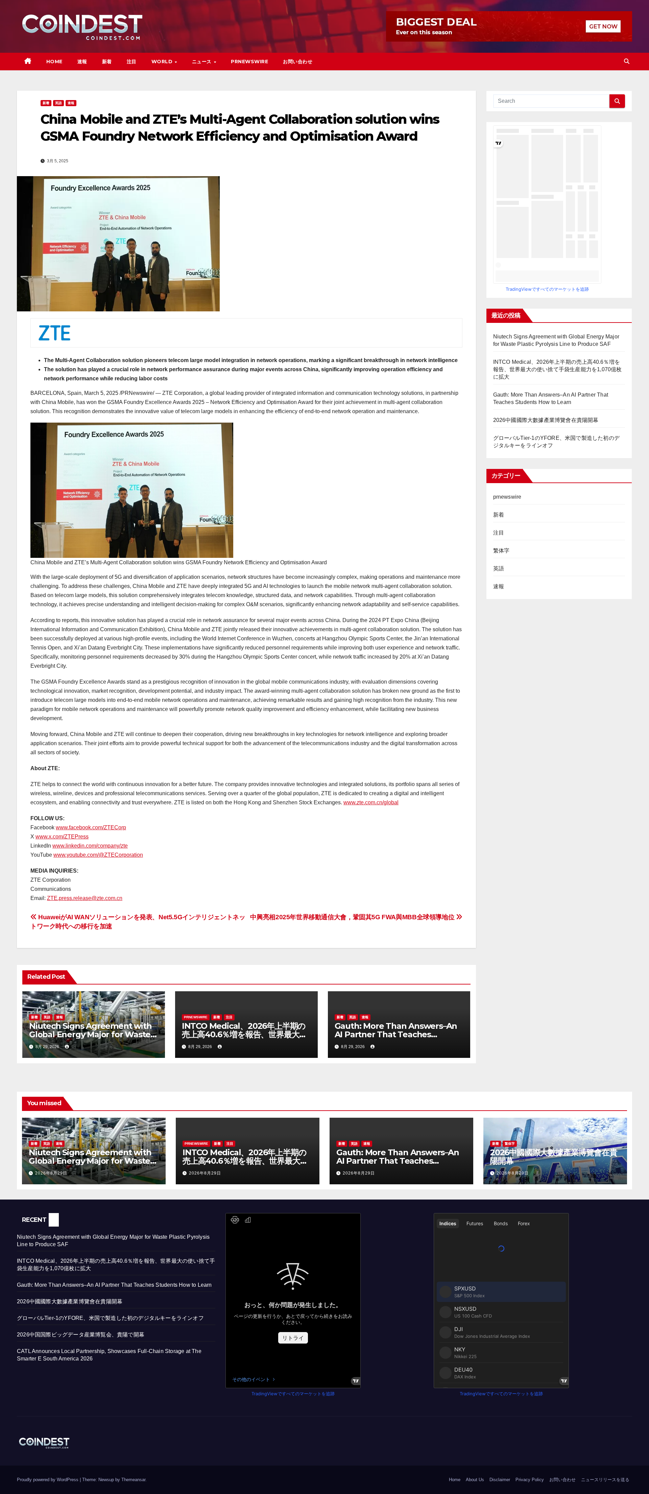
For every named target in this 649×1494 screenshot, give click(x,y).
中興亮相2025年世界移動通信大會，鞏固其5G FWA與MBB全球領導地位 (353, 917)
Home (54, 61)
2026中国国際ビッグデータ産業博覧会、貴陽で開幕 (80, 1334)
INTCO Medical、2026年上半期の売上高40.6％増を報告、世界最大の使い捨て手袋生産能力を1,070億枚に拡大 (557, 369)
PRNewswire (249, 61)
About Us (475, 1479)
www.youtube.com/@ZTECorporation (98, 855)
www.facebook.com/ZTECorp (91, 827)
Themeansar (133, 1479)
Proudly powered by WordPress (48, 1479)
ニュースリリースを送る (605, 1479)
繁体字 (501, 550)
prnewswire (196, 1017)
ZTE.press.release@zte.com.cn (84, 898)
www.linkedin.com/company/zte (90, 846)
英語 (58, 103)
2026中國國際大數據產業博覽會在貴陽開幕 (546, 420)
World (162, 61)
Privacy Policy (529, 1479)
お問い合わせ (297, 61)
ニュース (202, 61)
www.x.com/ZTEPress (62, 836)
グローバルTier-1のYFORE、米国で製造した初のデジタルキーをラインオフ (110, 1318)
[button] (626, 61)
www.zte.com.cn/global (371, 802)
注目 (132, 61)
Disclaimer (499, 1479)
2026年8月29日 (51, 1173)
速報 (82, 61)
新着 (107, 61)
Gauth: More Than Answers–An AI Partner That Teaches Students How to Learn (396, 1034)
